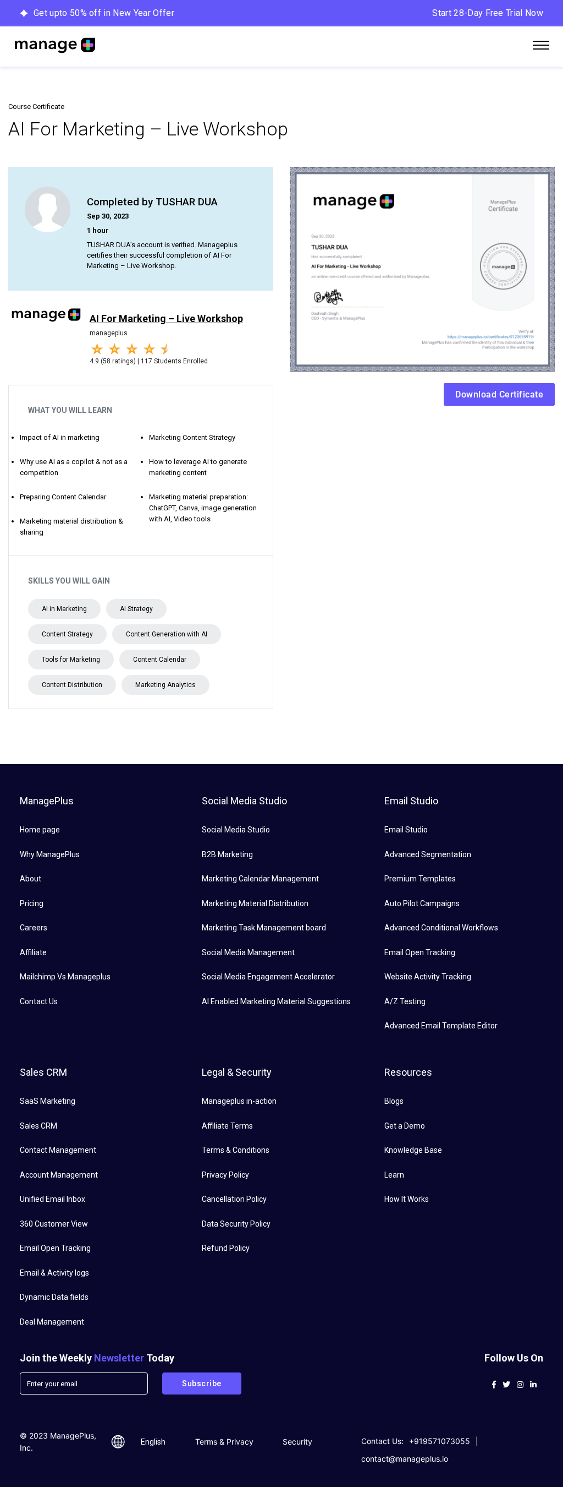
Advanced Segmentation (427, 854)
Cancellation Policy (234, 1199)
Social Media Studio (236, 829)
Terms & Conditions (235, 1150)
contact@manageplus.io (404, 1458)
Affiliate (33, 952)
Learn (394, 1174)
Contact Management (58, 1150)
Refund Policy (226, 1248)
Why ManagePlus (50, 854)
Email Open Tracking (419, 952)
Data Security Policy (236, 1223)
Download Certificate (499, 394)
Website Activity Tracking (427, 976)
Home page (40, 829)
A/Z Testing (405, 1001)
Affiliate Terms (227, 1125)
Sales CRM (38, 1125)
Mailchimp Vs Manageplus (65, 976)
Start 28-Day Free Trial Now (487, 13)
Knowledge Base (413, 1150)
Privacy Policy (225, 1174)
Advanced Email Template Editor (441, 1025)
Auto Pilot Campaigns (422, 903)
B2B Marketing (227, 854)
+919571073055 (439, 1441)
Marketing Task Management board (264, 927)
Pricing (31, 903)
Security (297, 1441)
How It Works (406, 1199)
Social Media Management (248, 952)
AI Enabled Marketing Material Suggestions (276, 1001)
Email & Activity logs (54, 1272)
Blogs (394, 1101)
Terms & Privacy (224, 1441)
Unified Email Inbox (52, 1199)
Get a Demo (404, 1125)
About (30, 878)
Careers (33, 927)
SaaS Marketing (47, 1101)
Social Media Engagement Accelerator (268, 976)
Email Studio (406, 829)
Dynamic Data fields (54, 1297)
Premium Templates (420, 878)
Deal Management (52, 1321)
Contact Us (39, 1001)
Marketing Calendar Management (260, 878)
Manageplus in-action (239, 1101)
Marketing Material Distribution (255, 903)
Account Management (59, 1174)
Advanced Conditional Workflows (441, 927)
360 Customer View (54, 1223)
